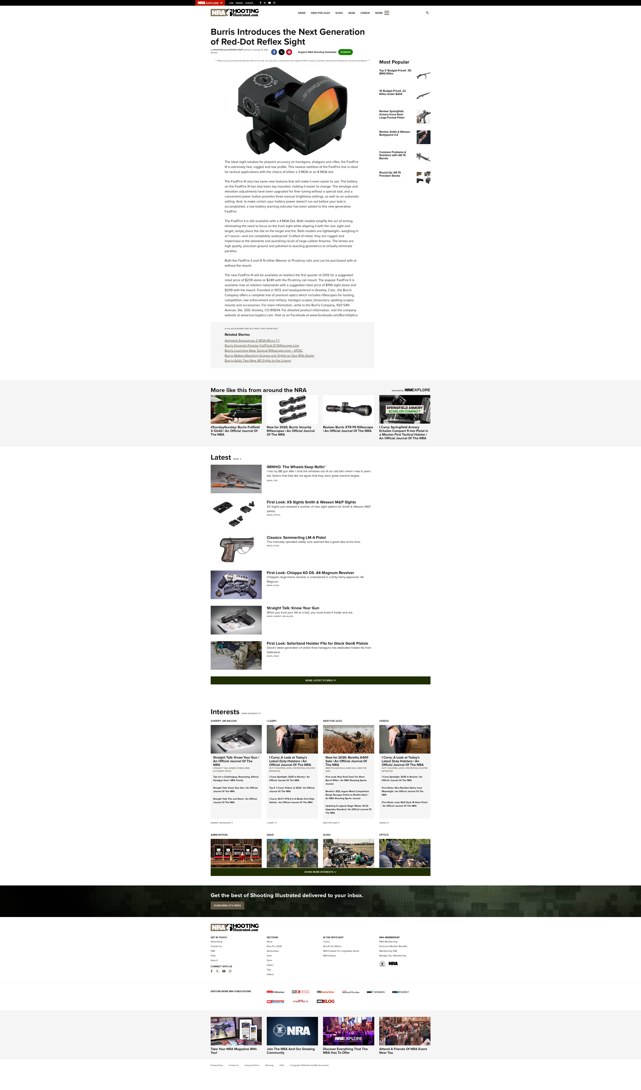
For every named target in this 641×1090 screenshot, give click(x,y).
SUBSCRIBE (227, 905)
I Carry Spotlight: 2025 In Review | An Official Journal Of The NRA (289, 778)
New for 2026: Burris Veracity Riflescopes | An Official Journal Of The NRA (291, 431)
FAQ (213, 951)
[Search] (427, 13)
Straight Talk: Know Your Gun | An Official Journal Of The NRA (236, 761)
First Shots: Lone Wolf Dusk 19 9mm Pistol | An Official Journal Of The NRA (405, 804)
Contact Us (216, 946)
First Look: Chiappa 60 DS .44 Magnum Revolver (310, 573)
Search (214, 960)
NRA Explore (329, 955)
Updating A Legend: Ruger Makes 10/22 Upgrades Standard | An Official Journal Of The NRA (349, 809)
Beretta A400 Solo (335, 768)
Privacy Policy (217, 1065)
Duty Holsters (277, 768)
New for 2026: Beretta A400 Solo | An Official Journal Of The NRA (347, 761)
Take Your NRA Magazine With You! (234, 1050)
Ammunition (219, 835)
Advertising (216, 941)
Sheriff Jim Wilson (283, 616)
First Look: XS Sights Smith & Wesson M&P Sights (311, 502)
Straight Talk (220, 768)
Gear (351, 13)
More (236, 459)
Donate (249, 3)
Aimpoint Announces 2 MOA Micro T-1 (252, 340)
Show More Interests (338, 872)
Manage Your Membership (392, 955)
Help (213, 955)
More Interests (250, 713)
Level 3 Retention (295, 768)
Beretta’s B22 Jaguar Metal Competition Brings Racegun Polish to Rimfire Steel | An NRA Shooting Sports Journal (347, 795)
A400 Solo (351, 768)
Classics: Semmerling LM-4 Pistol (296, 537)
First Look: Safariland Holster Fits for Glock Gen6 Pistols (317, 643)
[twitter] (281, 50)
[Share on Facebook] (274, 50)
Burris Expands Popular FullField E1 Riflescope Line (262, 345)
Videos (365, 13)
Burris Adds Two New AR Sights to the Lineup (258, 360)
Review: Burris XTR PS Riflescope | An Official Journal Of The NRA (348, 429)
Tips (275, 480)
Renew (239, 3)
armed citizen (236, 768)
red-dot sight (252, 328)
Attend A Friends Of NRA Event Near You (403, 1050)
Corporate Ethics (251, 1065)
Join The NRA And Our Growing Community (291, 1050)
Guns (339, 13)
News (302, 13)
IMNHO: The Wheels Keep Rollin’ (296, 467)
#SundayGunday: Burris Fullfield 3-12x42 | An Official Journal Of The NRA (235, 431)
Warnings (269, 1065)
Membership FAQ (388, 951)
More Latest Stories (334, 680)
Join (231, 3)
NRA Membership (388, 941)
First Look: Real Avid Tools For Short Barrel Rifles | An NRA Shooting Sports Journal (346, 780)
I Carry (272, 721)
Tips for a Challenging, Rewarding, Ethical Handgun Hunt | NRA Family (236, 778)
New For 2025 (320, 13)
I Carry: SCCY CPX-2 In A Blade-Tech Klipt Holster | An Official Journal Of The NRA (291, 800)
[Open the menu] (387, 12)
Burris (240, 328)
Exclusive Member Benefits (393, 946)
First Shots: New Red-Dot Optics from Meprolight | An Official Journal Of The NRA (402, 791)
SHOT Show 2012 (269, 328)
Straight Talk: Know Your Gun (293, 608)
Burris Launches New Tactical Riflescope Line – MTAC (264, 350)
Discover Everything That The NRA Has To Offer (345, 1050)
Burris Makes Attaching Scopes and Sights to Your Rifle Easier (269, 355)
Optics (214, 52)
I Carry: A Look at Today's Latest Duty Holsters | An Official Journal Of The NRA (290, 761)
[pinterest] (289, 50)
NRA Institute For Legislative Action (341, 951)
